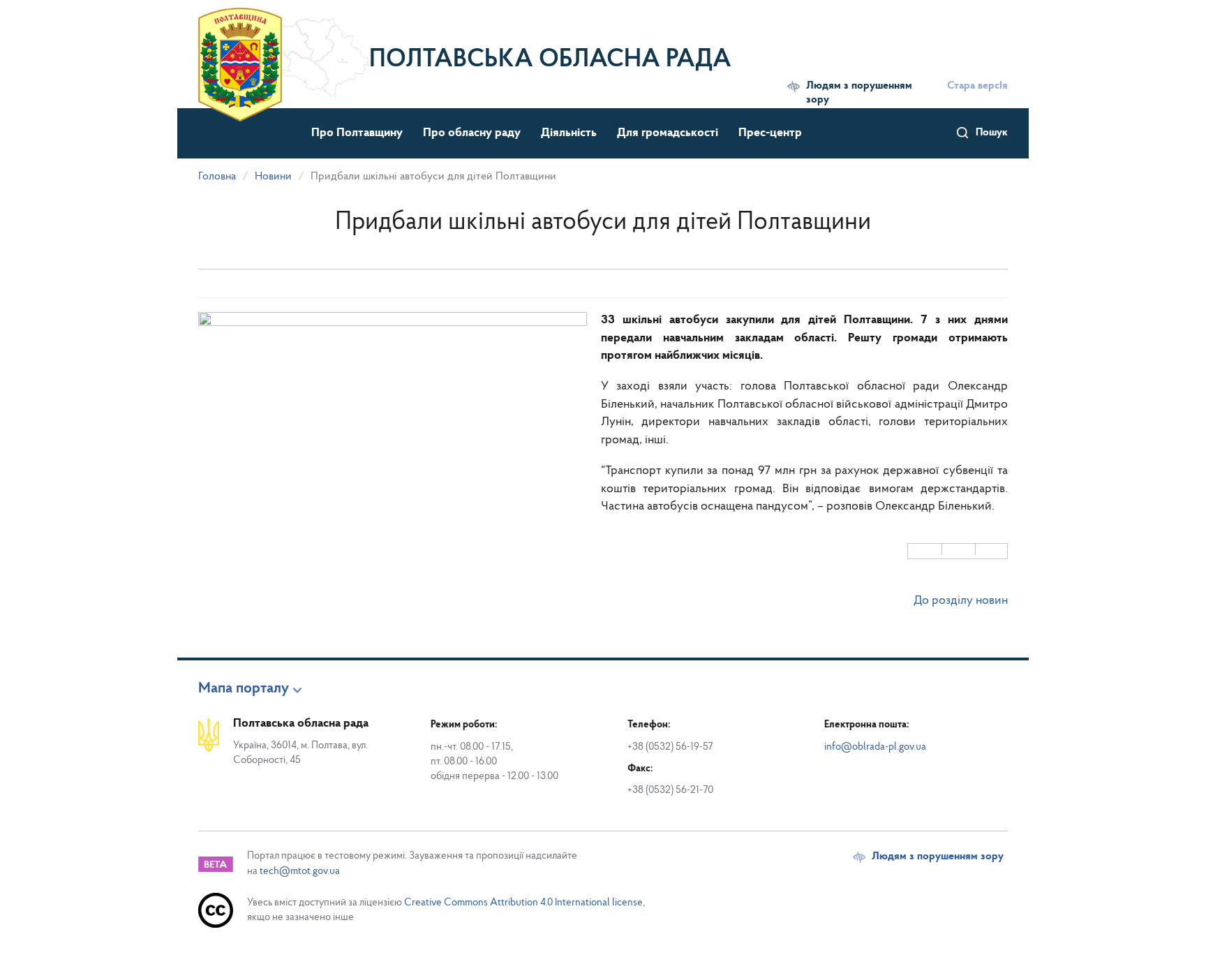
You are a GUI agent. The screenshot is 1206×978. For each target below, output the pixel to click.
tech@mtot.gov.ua (300, 871)
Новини (273, 176)
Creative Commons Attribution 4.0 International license (523, 903)
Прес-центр (770, 133)
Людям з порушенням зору (859, 92)
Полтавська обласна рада (550, 60)
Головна (217, 176)
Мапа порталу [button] (243, 689)
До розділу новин (961, 601)
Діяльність (569, 133)
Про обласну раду (472, 133)
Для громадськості (667, 133)
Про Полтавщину (357, 133)
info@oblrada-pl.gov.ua (875, 747)
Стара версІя (977, 85)
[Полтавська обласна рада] (283, 52)
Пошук (992, 132)
